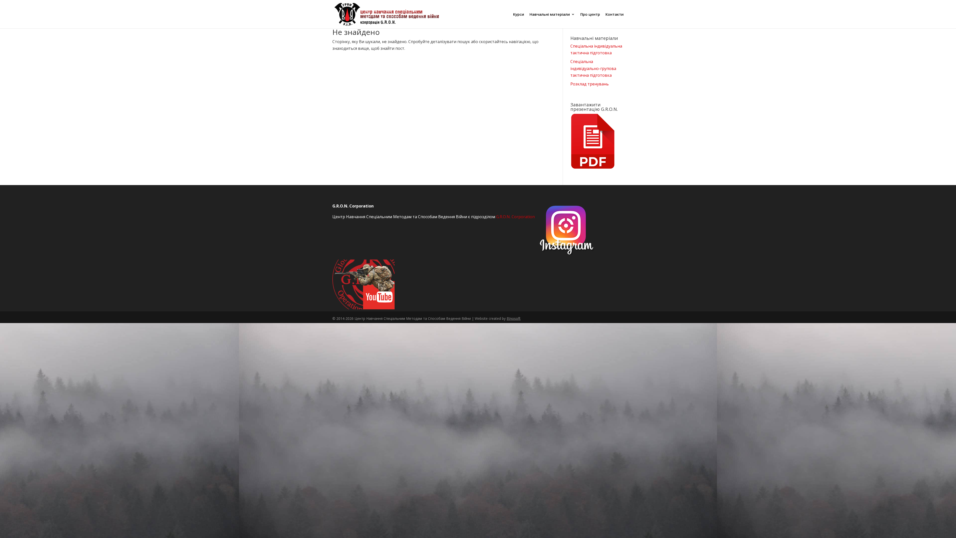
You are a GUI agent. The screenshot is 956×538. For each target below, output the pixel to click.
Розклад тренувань (589, 84)
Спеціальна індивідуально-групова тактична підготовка (593, 68)
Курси (518, 14)
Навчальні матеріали (550, 14)
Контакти (614, 14)
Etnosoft (514, 318)
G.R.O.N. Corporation (515, 216)
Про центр (590, 14)
